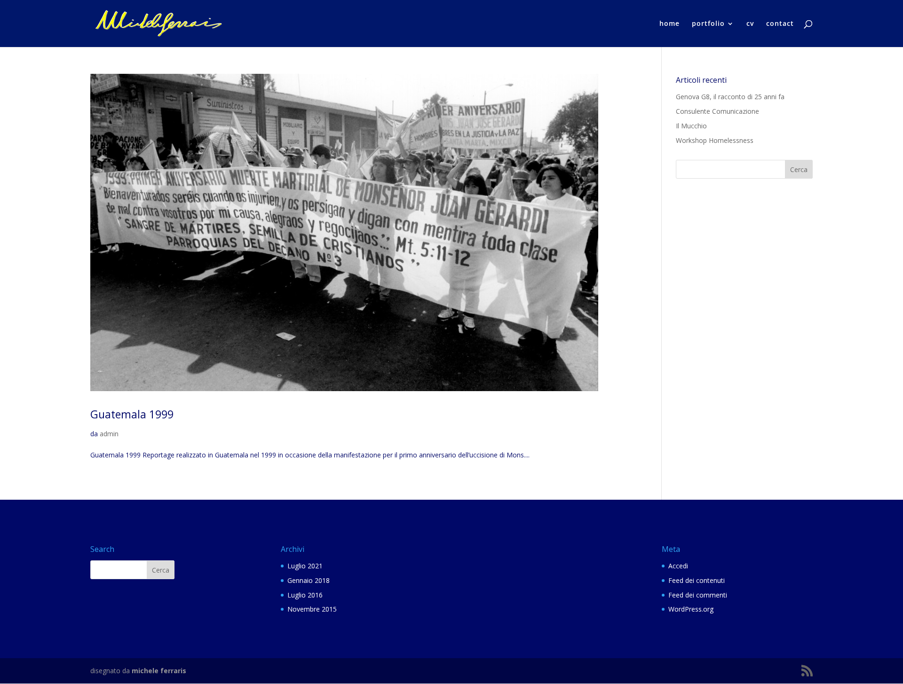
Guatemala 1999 (132, 414)
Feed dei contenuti (696, 580)
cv (750, 24)
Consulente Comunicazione (717, 111)
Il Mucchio (691, 125)
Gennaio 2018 (308, 580)
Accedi (678, 565)
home (669, 24)
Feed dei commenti (697, 594)
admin (109, 433)
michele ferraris (159, 670)
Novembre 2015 (312, 609)
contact (780, 24)
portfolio (708, 24)
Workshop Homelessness (714, 140)
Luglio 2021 (305, 565)
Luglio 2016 (305, 594)
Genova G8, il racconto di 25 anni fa (730, 96)
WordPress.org (690, 609)
